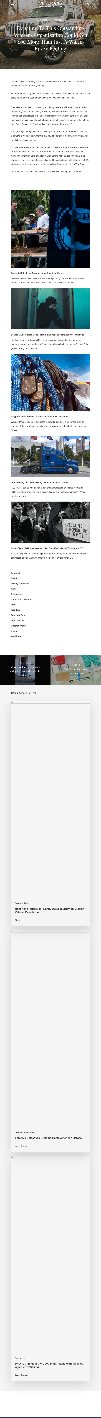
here (79, 172)
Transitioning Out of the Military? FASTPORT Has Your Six (40, 482)
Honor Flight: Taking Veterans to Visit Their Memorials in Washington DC (47, 548)
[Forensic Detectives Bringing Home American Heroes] (50, 230)
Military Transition (20, 584)
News (21, 81)
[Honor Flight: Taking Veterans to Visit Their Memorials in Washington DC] (50, 524)
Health (14, 578)
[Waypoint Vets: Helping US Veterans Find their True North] (50, 384)
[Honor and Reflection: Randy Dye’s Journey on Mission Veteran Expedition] (50, 813)
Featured (43, 20)
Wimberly (52, 56)
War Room (16, 636)
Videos (14, 631)
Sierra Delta (16, 107)
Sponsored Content (21, 599)
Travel (14, 605)
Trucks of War (18, 620)
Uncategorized (18, 626)
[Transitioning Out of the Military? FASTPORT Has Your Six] (50, 458)
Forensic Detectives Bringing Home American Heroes (37, 273)
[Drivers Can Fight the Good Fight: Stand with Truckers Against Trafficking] (50, 310)
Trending (15, 610)
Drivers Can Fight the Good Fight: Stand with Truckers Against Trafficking (47, 335)
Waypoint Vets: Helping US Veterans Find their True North (39, 417)
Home (14, 81)
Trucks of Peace (19, 615)
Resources (57, 20)
